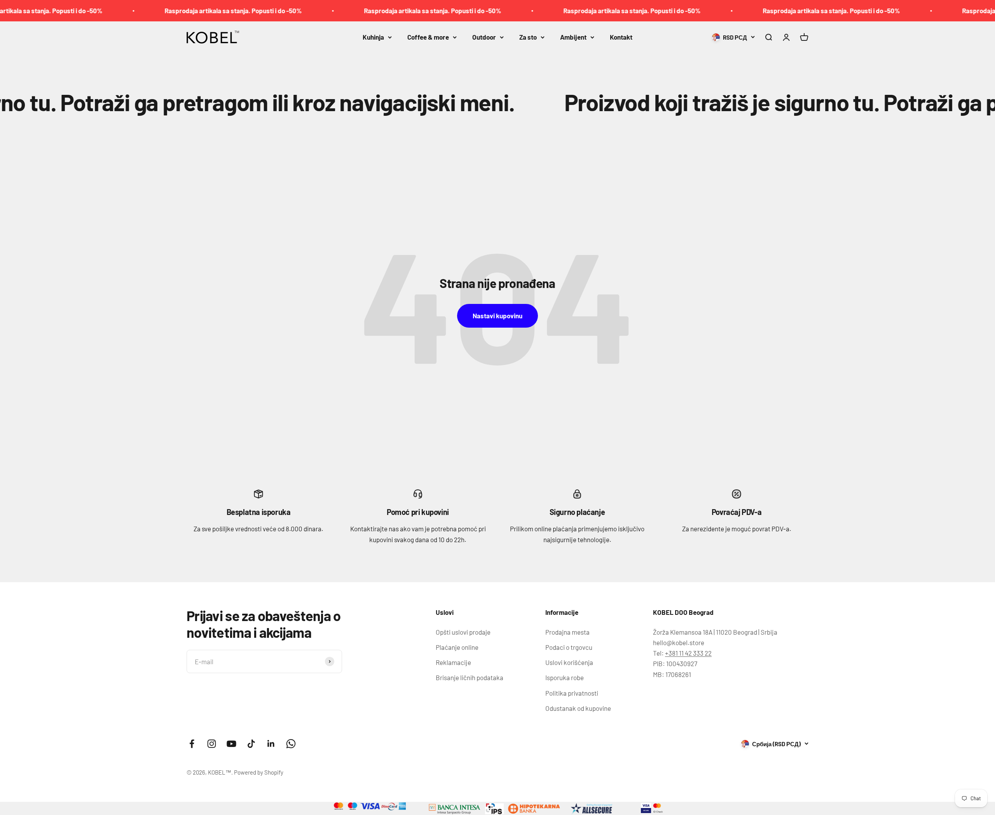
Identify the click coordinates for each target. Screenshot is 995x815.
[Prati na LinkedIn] (271, 743)
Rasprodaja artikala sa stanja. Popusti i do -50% (196, 10)
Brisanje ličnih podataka (469, 677)
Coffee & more (428, 37)
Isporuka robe (564, 677)
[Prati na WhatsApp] (291, 743)
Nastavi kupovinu (497, 315)
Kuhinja (373, 37)
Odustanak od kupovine (578, 708)
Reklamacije (453, 662)
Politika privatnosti (571, 693)
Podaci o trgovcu (568, 647)
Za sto (528, 37)
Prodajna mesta (567, 632)
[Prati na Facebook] (192, 743)
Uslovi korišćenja (569, 662)
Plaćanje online (457, 647)
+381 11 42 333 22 (688, 653)
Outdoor (484, 37)
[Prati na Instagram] (211, 743)
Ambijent (573, 37)
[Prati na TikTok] (251, 743)
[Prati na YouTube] (231, 743)
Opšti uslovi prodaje (463, 632)
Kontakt (621, 37)
